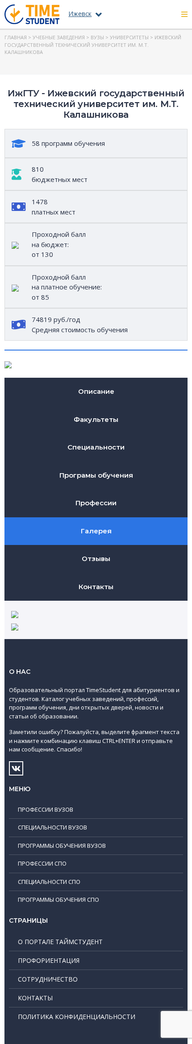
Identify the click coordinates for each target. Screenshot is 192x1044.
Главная (15, 37)
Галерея (96, 531)
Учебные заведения (59, 37)
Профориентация (48, 960)
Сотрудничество (48, 979)
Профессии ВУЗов (45, 809)
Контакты (96, 586)
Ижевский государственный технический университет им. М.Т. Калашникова (92, 44)
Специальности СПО (49, 882)
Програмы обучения (96, 475)
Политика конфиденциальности (76, 1016)
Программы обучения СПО (58, 899)
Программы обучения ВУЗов (62, 846)
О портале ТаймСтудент (60, 941)
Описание (96, 391)
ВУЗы (97, 37)
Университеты (129, 37)
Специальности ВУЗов (52, 827)
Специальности (96, 447)
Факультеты (96, 419)
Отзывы (96, 558)
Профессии (96, 503)
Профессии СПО (42, 863)
